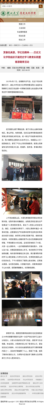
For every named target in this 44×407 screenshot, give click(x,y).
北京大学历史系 (15, 376)
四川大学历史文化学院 (33, 386)
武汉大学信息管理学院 (19, 393)
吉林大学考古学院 (6, 390)
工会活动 (22, 28)
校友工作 (22, 40)
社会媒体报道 (22, 32)
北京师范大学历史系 (14, 380)
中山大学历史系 (28, 380)
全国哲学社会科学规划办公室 (21, 383)
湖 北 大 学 (3, 376)
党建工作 (22, 24)
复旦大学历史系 (28, 376)
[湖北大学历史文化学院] (20, 13)
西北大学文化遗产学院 (22, 390)
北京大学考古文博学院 (16, 386)
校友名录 (22, 36)
